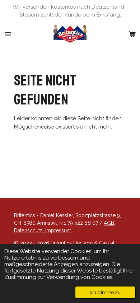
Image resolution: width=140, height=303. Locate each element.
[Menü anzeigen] (8, 34)
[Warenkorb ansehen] (132, 34)
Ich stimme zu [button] (105, 292)
